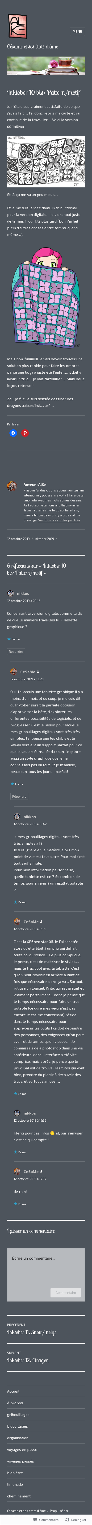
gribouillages (18, 1414)
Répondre (16, 651)
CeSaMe (27, 671)
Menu (77, 31)
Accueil (13, 1391)
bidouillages (17, 1426)
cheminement (19, 1496)
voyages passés (20, 1461)
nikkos (23, 593)
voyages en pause (22, 1449)
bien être (15, 1472)
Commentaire (65, 1293)
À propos (15, 1403)
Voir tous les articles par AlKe (59, 520)
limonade (15, 1484)
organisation (17, 1437)
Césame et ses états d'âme (32, 46)
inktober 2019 (44, 539)
